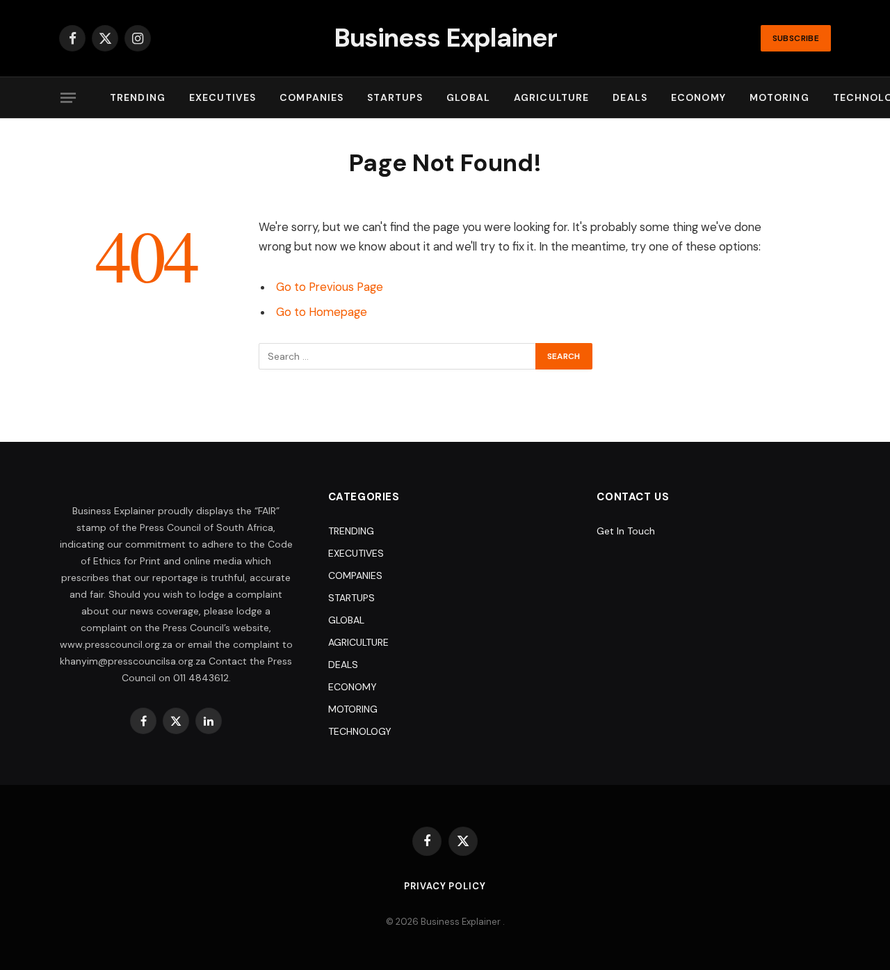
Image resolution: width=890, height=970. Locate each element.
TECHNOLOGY (359, 731)
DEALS (630, 97)
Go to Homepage (321, 312)
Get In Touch (626, 531)
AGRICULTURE (551, 97)
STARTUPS (395, 97)
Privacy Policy (445, 886)
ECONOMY (698, 97)
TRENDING (137, 97)
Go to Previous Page (329, 287)
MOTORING (779, 97)
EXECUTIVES (222, 97)
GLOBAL (468, 97)
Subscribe (795, 38)
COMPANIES (311, 97)
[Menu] (68, 97)
